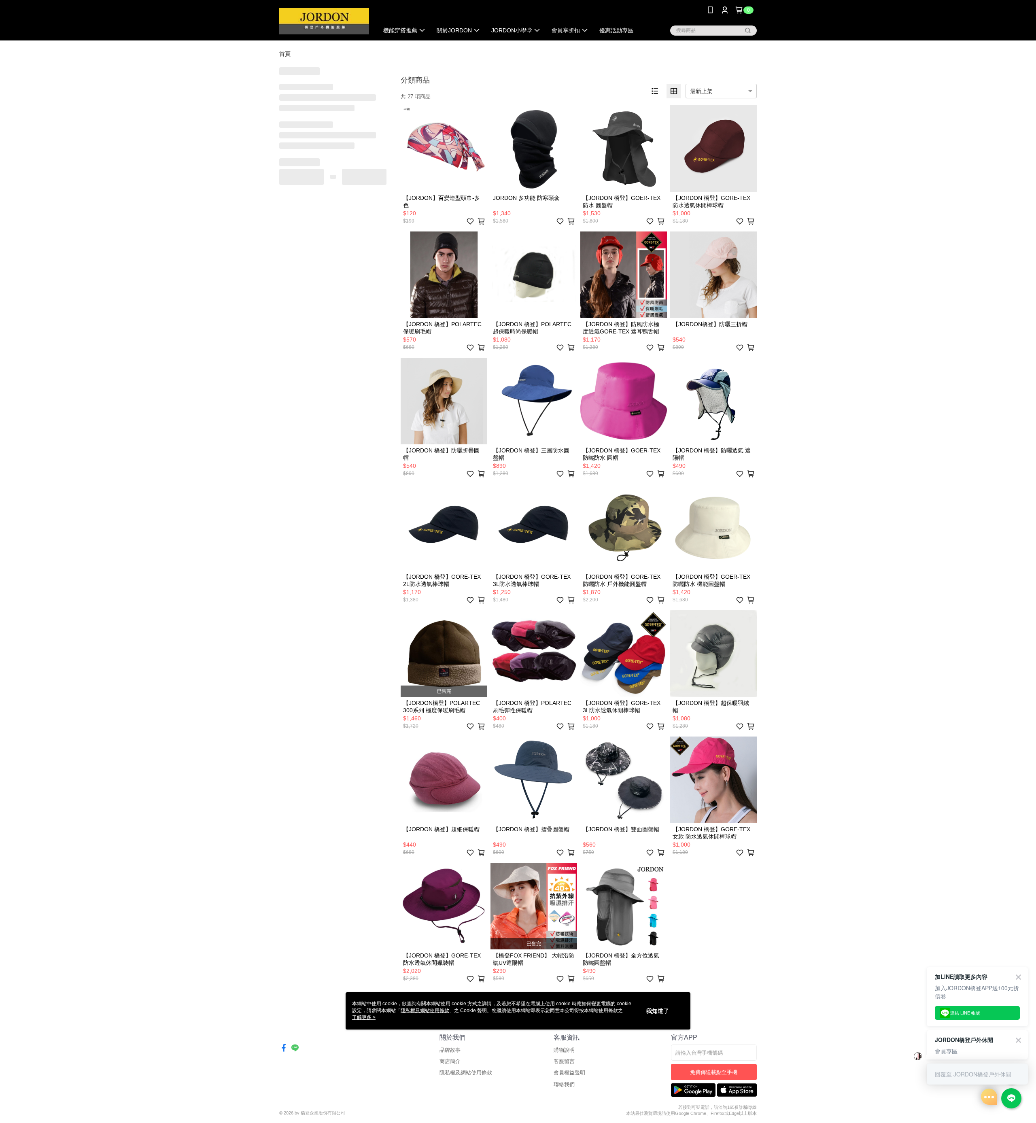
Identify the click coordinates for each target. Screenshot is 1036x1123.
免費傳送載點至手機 (713, 1072)
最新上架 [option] (701, 91)
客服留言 (564, 1061)
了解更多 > (364, 1017)
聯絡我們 (564, 1084)
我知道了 (657, 1011)
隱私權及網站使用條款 (465, 1073)
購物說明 (564, 1050)
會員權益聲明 (569, 1073)
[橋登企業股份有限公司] (324, 21)
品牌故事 (450, 1050)
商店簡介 (450, 1061)
